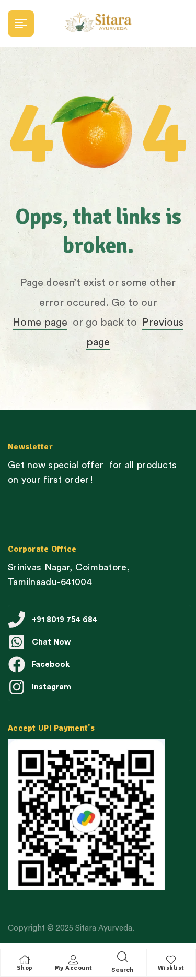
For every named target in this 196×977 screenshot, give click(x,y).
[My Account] (73, 960)
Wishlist (171, 968)
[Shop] (24, 960)
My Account (73, 968)
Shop (25, 968)
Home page (40, 322)
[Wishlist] (171, 960)
